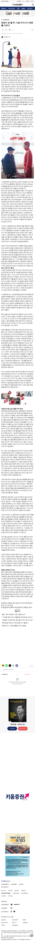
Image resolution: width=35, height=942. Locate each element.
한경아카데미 (4, 922)
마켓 (18, 8)
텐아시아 (14, 922)
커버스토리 (11, 8)
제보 (23, 1)
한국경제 (3, 920)
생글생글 (25, 922)
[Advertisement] (17, 759)
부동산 (23, 8)
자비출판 (19, 1)
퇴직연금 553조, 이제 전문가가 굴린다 (15, 623)
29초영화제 (15, 925)
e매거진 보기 (22, 728)
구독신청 (12, 728)
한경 (5, 884)
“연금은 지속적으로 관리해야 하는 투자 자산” (17, 620)
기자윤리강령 (15, 893)
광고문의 (16, 890)
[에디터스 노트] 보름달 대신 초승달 (14, 626)
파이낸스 (29, 8)
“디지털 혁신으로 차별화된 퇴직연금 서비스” (17, 617)
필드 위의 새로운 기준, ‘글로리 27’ (13, 614)
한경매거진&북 (4, 1)
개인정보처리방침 (5, 893)
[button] (32, 1)
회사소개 (3, 890)
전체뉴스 (3, 8)
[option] (17, 13)
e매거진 (27, 1)
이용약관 (23, 890)
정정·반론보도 (24, 893)
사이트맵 (10, 896)
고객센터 (3, 896)
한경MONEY (6, 19)
